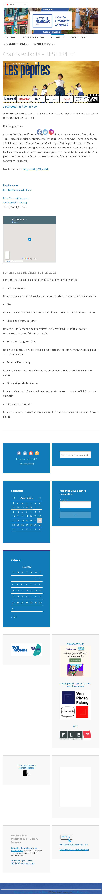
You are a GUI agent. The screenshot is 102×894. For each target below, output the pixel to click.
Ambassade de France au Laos (74, 844)
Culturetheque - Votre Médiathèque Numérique (23, 862)
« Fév (14, 617)
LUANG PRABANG (43, 43)
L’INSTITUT (10, 37)
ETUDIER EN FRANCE (15, 43)
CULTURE (56, 37)
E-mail (64, 500)
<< (13, 498)
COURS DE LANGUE (33, 37)
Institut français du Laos (17, 190)
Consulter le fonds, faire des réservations (24, 849)
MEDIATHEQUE (76, 37)
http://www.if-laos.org (16, 198)
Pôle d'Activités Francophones (74, 849)
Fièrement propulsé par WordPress (31, 892)
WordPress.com (80, 892)
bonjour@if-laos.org (15, 202)
